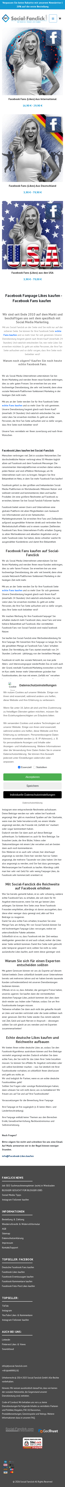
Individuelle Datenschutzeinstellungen (32, 794)
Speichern (32, 785)
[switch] (19, 767)
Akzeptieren (33, 777)
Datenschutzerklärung (32, 803)
